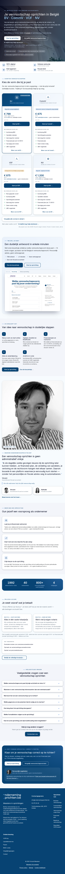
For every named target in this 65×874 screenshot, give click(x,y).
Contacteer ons (32, 734)
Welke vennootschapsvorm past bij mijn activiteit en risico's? (24, 683)
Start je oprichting (12, 38)
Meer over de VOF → (17, 212)
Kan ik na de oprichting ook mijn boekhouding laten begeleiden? (25, 721)
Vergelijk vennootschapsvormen (35, 38)
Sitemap (31, 867)
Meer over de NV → (48, 212)
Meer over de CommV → (48, 150)
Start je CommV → (48, 124)
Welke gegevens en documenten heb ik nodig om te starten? (24, 702)
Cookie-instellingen (40, 867)
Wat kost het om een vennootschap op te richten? (21, 696)
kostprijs (27, 33)
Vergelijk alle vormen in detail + (14, 219)
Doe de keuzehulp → (14, 265)
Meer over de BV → (16, 150)
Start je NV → (48, 185)
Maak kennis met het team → (11, 497)
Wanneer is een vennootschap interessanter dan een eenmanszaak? (27, 689)
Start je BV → (16, 124)
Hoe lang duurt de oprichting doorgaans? (17, 708)
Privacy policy (23, 867)
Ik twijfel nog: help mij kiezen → (14, 42)
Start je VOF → (17, 185)
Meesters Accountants (32, 864)
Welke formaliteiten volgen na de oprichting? (19, 714)
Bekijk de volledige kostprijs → (14, 657)
